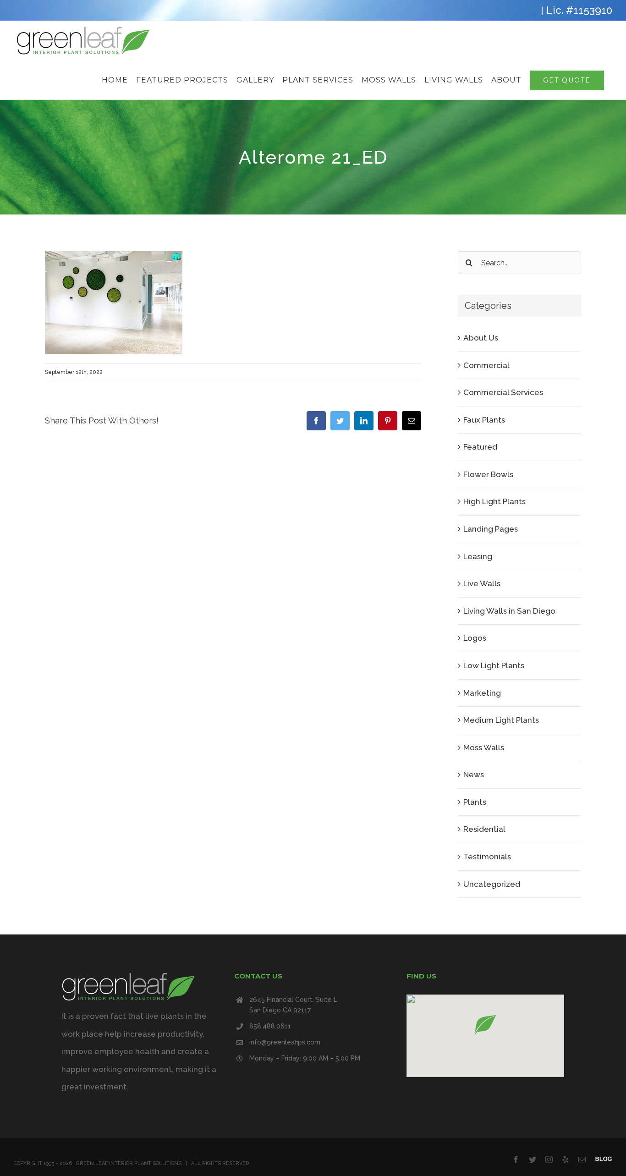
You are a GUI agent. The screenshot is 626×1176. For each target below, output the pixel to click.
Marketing (482, 693)
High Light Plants (494, 501)
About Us (480, 337)
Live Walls (481, 583)
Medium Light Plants (501, 720)
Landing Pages (490, 528)
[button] (485, 1024)
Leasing (477, 556)
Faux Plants (484, 419)
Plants (474, 802)
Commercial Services (503, 392)
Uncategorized (491, 884)
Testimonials (487, 856)
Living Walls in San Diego (509, 610)
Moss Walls (483, 747)
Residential (484, 829)
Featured (480, 446)
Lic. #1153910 (579, 10)
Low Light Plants (493, 665)
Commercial (486, 365)
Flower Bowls (488, 474)
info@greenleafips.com (284, 1042)
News (473, 774)
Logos (474, 638)
